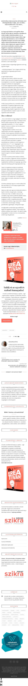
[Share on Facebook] (1, 680)
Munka (16, 618)
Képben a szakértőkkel (6, 616)
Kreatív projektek (5, 614)
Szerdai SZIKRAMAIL (6, 541)
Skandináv (10, 620)
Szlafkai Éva (16, 26)
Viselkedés (22, 622)
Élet (9, 625)
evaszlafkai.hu (10, 248)
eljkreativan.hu (21, 311)
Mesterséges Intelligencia (7, 618)
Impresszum (4, 538)
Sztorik (14, 18)
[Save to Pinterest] (1, 682)
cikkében (19, 59)
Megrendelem (7, 320)
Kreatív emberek (16, 612)
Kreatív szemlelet (14, 614)
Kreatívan (9, 612)
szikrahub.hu (11, 241)
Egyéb (18, 610)
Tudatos (16, 622)
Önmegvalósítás (15, 625)
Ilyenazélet (23, 610)
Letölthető (15, 616)
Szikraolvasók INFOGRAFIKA (8, 548)
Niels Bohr (12, 330)
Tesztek (10, 622)
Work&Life (4, 625)
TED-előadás (4, 622)
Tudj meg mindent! (16, 512)
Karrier (3, 612)
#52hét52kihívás (5, 610)
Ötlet (22, 625)
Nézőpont (22, 618)
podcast (4, 620)
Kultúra (22, 614)
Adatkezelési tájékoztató (7, 545)
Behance (24, 218)
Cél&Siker (12, 610)
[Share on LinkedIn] (1, 685)
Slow (15, 620)
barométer (4, 330)
